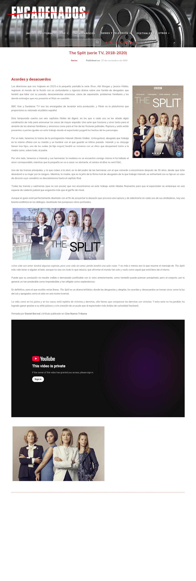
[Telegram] (125, 42)
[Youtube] (130, 42)
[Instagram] (121, 42)
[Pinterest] (135, 42)
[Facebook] (106, 42)
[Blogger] (111, 42)
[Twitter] (116, 42)
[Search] (97, 42)
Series (74, 60)
